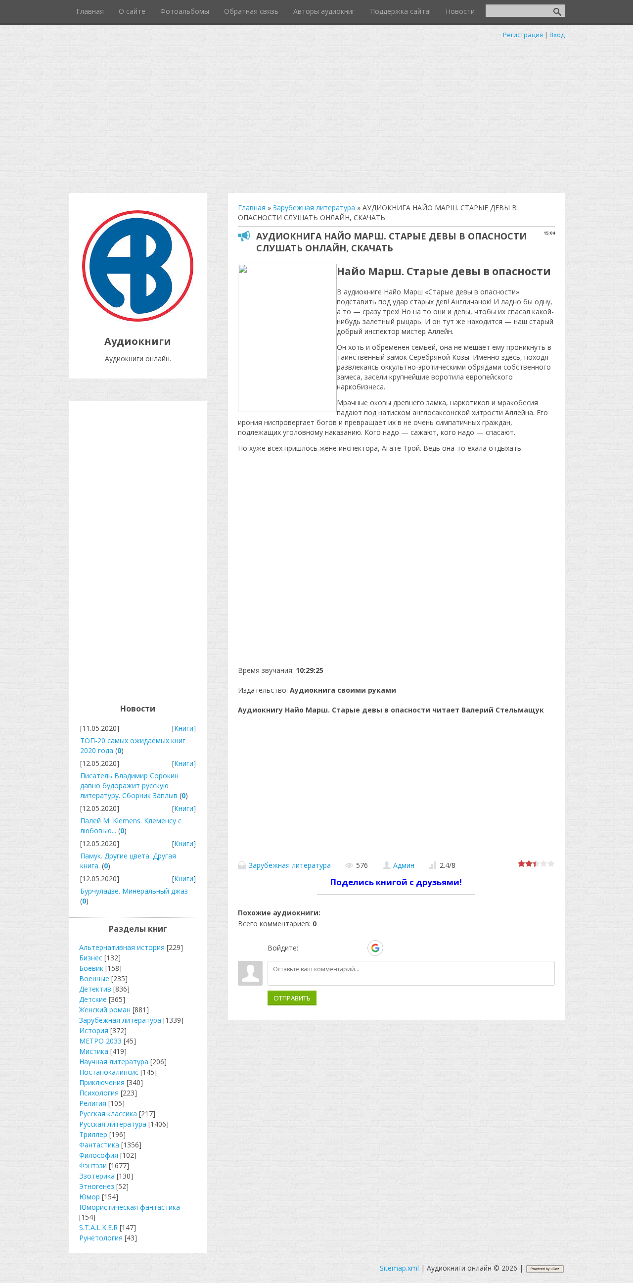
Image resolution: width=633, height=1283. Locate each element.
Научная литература (113, 1061)
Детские (93, 999)
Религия (92, 1103)
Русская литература (112, 1124)
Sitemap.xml (399, 1268)
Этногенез (96, 1186)
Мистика (93, 1051)
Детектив (95, 989)
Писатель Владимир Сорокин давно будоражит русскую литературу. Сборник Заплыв (129, 785)
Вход (557, 34)
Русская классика (108, 1113)
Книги (183, 728)
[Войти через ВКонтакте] (324, 948)
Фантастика (99, 1144)
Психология (99, 1092)
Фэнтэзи (93, 1165)
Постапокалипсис (108, 1072)
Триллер (93, 1134)
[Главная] (137, 319)
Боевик (91, 968)
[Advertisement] (316, 114)
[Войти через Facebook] (341, 948)
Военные (94, 978)
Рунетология (101, 1237)
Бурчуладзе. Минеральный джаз (134, 891)
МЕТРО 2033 (100, 1040)
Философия (98, 1155)
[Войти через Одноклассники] (392, 948)
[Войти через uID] (307, 948)
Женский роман (105, 1009)
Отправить (292, 998)
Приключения (102, 1082)
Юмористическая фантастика (129, 1207)
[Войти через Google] (375, 948)
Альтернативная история (122, 947)
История (93, 1030)
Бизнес (90, 957)
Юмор (89, 1196)
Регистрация (523, 34)
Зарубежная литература (290, 865)
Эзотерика (97, 1176)
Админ (403, 865)
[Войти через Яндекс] (358, 948)
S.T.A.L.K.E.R (98, 1227)
